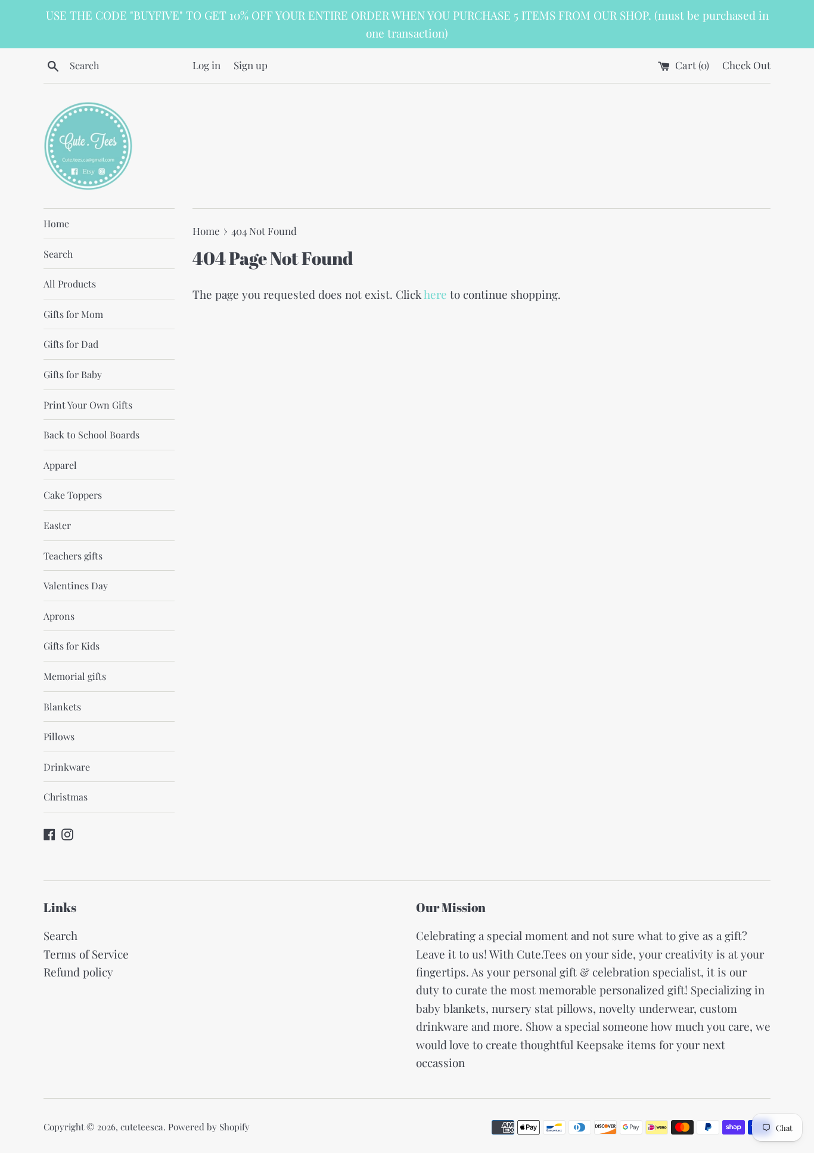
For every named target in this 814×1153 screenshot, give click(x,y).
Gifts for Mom (73, 314)
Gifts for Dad (71, 344)
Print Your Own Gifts (88, 404)
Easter (57, 525)
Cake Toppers (73, 495)
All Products (70, 283)
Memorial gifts (75, 676)
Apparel (60, 465)
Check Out (746, 65)
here (435, 294)
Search (58, 254)
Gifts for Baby (73, 374)
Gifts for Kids (72, 645)
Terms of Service (86, 954)
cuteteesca (141, 1127)
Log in (206, 65)
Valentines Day (76, 585)
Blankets (62, 706)
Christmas (66, 796)
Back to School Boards (91, 434)
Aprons (59, 616)
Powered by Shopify (209, 1127)
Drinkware (67, 767)
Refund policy (78, 971)
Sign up (251, 65)
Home (56, 223)
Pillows (59, 736)
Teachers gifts (73, 555)
